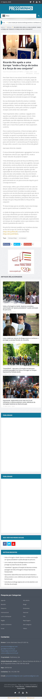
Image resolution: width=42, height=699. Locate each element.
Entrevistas (26, 608)
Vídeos (25, 628)
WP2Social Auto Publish (14, 698)
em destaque (22, 238)
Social (2, 628)
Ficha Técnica (19, 686)
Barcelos (3, 604)
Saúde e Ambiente (6, 624)
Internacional (5, 612)
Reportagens (26, 620)
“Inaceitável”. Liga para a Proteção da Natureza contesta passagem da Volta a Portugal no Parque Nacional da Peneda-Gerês (19, 370)
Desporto (3, 608)
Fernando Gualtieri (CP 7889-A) (15, 71)
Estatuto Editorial (31, 686)
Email (37, 73)
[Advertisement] (21, 445)
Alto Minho (26, 600)
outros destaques (6, 616)
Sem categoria (27, 624)
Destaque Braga (12, 238)
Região (3, 620)
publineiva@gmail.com (31, 676)
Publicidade (21, 688)
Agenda (3, 600)
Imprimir (30, 73)
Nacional (25, 612)
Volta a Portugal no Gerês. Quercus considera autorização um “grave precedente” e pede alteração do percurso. (20, 308)
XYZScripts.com (30, 698)
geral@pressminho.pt (8, 649)
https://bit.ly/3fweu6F (10, 232)
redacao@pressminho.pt (9, 651)
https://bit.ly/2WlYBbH (10, 234)
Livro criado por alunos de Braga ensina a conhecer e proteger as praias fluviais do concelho (20, 339)
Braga (24, 604)
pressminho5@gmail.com (9, 646)
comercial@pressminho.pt (9, 653)
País (24, 616)
